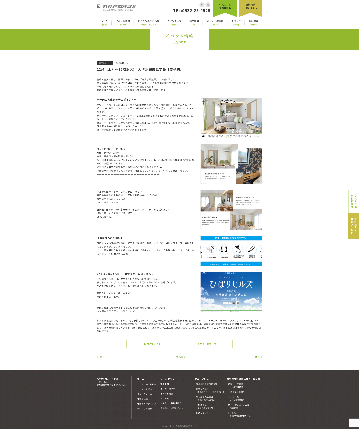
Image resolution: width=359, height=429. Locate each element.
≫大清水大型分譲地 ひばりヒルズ (116, 311)
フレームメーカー (145, 394)
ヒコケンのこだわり (148, 22)
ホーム (104, 22)
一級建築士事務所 (236, 392)
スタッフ (236, 22)
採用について (202, 412)
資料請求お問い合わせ (250, 6)
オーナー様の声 (215, 22)
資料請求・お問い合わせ (353, 226)
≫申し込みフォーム (107, 202)
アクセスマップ (208, 344)
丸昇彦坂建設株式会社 (206, 384)
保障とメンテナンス (146, 403)
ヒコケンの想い (144, 389)
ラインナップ (174, 22)
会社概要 (253, 22)
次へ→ (258, 357)
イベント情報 (123, 22)
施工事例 (194, 22)
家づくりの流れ (144, 408)
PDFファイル (154, 344)
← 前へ (101, 357)
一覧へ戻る (180, 357)
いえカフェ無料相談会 (225, 6)
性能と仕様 (142, 398)
